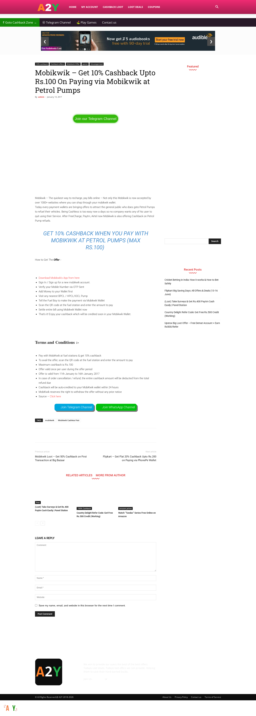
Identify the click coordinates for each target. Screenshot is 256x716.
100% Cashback (84, 508)
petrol (85, 64)
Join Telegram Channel (76, 407)
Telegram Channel (56, 22)
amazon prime (125, 508)
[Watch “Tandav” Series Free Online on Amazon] (137, 497)
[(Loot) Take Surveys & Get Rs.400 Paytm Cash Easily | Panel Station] (54, 494)
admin (41, 97)
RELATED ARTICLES (79, 475)
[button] (217, 7)
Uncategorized (97, 64)
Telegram (98, 679)
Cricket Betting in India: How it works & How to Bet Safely (192, 281)
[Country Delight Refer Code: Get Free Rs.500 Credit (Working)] (96, 497)
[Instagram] (186, 666)
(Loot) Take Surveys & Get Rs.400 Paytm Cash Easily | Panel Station (189, 303)
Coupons (154, 7)
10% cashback (42, 64)
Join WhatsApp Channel (118, 407)
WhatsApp (114, 679)
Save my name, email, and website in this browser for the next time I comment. (82, 605)
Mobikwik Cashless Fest (68, 420)
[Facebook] (168, 666)
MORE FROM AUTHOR (110, 475)
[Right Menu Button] (254, 714)
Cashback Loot (113, 7)
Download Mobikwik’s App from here (59, 277)
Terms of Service (213, 697)
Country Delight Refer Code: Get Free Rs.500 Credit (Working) (192, 314)
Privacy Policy (181, 697)
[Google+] (177, 666)
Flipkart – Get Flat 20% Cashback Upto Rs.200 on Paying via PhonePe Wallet (129, 458)
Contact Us (90, 682)
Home (72, 7)
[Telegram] (196, 666)
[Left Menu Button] (1, 702)
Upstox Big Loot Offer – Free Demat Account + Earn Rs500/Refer (192, 325)
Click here (55, 396)
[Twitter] (205, 666)
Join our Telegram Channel (95, 119)
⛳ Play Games (86, 22)
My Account (89, 7)
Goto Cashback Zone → (20, 22)
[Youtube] (215, 666)
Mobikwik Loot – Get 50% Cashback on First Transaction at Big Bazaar (61, 458)
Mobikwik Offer (73, 64)
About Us (166, 697)
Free (38, 502)
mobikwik (49, 420)
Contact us (109, 22)
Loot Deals (135, 7)
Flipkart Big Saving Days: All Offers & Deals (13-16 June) (191, 292)
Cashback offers (57, 64)
